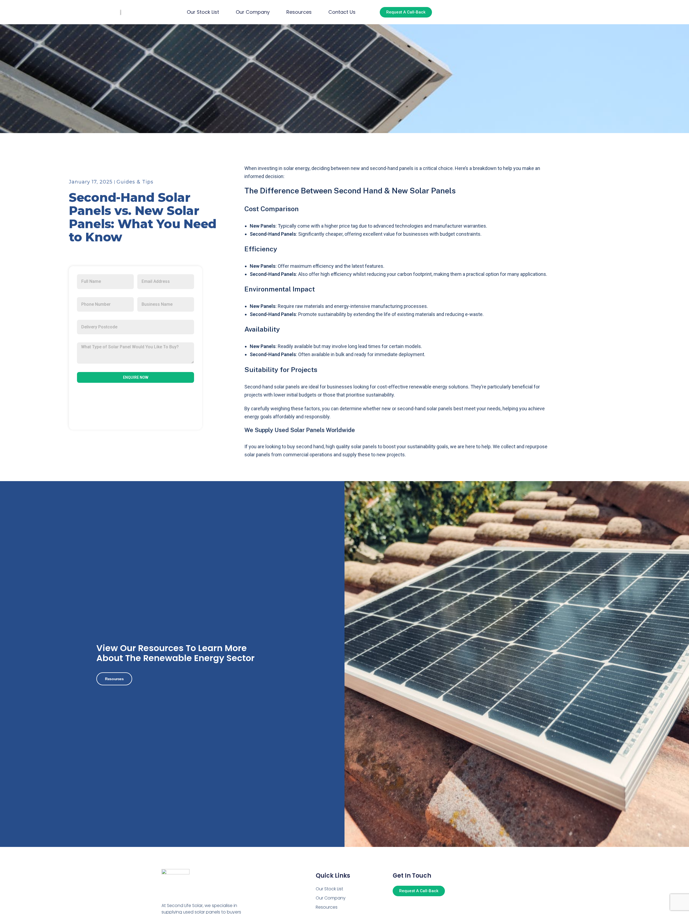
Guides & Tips (135, 182)
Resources (299, 12)
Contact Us (342, 12)
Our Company (253, 12)
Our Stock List (203, 12)
